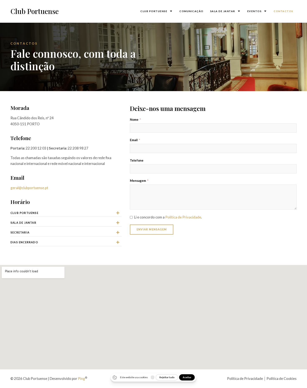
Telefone (136, 160)
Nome (134, 119)
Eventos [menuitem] (254, 11)
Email (134, 140)
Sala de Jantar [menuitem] (222, 11)
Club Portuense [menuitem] (153, 11)
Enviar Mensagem (152, 229)
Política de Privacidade (183, 217)
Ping (81, 378)
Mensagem (138, 180)
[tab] (66, 213)
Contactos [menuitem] (283, 11)
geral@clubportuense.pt (29, 188)
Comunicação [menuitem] (191, 11)
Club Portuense (34, 11)
